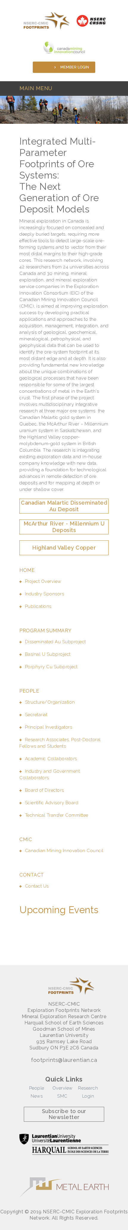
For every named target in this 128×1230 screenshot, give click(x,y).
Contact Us (37, 886)
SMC (62, 1096)
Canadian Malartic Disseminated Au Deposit (64, 506)
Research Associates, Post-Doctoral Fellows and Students (60, 743)
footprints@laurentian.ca (64, 1060)
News (37, 1096)
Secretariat (36, 714)
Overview (62, 1088)
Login (88, 1096)
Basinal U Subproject (48, 654)
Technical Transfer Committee (56, 815)
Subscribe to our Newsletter (64, 1114)
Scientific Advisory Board (51, 802)
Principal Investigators (48, 727)
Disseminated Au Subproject (55, 641)
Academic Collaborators (51, 758)
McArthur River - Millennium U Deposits (64, 526)
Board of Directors (44, 790)
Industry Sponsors (44, 594)
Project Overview (43, 581)
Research (88, 1088)
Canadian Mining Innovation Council (64, 850)
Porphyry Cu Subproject (51, 666)
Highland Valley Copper (64, 547)
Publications (38, 606)
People (36, 1088)
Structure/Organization (50, 702)
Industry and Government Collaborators (49, 774)
